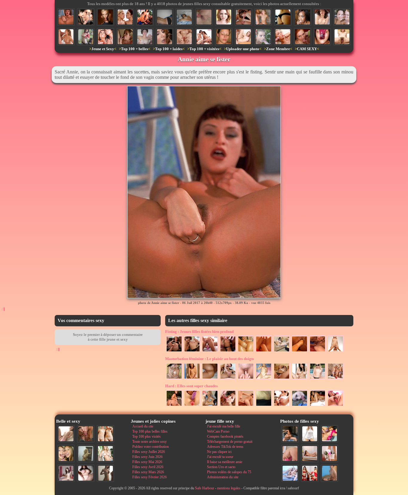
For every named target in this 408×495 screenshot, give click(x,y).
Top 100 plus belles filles (150, 431)
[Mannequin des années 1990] (309, 433)
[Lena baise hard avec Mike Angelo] (322, 17)
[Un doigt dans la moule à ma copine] (246, 379)
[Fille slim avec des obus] (105, 473)
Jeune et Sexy (102, 49)
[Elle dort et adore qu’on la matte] (184, 17)
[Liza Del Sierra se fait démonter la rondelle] (174, 406)
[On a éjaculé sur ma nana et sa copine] (342, 17)
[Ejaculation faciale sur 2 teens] (85, 17)
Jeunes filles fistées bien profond (199, 331)
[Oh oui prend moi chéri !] (243, 36)
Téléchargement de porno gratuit (229, 441)
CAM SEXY (307, 49)
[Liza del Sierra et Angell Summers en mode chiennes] (144, 17)
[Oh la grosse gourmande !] (125, 36)
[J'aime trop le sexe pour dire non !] (309, 453)
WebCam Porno (218, 431)
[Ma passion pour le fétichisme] (309, 473)
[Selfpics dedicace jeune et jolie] (85, 453)
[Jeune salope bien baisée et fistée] (228, 352)
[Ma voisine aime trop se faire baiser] (243, 17)
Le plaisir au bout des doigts (209, 358)
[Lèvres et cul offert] (184, 36)
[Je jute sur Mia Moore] (164, 36)
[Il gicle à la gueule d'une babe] (263, 36)
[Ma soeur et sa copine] (174, 379)
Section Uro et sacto (221, 467)
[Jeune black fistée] (300, 352)
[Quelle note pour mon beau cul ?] (329, 453)
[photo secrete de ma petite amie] (164, 17)
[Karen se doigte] (300, 379)
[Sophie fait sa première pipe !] (228, 406)
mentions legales (228, 488)
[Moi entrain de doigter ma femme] (282, 379)
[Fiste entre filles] (246, 406)
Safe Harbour (204, 488)
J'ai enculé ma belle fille (223, 426)
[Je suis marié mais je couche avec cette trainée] (246, 352)
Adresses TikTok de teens (225, 447)
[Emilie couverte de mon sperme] (144, 36)
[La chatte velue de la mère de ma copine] (342, 36)
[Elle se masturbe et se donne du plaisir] (192, 379)
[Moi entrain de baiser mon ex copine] (290, 433)
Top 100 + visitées (204, 49)
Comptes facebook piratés (225, 436)
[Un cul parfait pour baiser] (290, 453)
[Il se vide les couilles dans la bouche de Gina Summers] (66, 36)
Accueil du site (142, 426)
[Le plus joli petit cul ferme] (282, 17)
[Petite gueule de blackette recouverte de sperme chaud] (302, 17)
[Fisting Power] (335, 352)
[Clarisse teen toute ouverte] (335, 406)
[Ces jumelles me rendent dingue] (317, 406)
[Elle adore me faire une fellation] (302, 36)
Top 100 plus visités (146, 436)
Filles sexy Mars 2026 (148, 472)
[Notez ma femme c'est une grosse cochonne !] (290, 473)
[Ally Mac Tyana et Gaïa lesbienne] (317, 352)
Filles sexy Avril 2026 (147, 467)
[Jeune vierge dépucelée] (204, 17)
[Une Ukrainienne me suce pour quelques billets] (300, 406)
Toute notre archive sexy (149, 441)
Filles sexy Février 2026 (149, 477)
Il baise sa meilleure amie (224, 462)
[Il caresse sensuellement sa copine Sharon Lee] (228, 379)
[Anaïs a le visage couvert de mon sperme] (223, 36)
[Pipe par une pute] (105, 17)
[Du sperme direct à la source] (263, 17)
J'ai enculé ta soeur (220, 457)
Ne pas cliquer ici (219, 452)
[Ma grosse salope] (85, 473)
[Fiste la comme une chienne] (192, 352)
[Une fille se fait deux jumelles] (335, 379)
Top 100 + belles (134, 49)
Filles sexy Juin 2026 (147, 457)
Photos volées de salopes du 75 (229, 472)
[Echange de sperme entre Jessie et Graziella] (125, 17)
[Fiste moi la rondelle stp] (210, 352)
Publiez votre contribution (150, 447)
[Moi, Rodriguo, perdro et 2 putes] (210, 406)
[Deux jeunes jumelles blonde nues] (105, 433)
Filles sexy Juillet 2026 (148, 452)
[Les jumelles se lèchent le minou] (282, 406)
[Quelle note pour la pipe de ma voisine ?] (282, 36)
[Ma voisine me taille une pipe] (85, 433)
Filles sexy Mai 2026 (147, 462)
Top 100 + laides (168, 49)
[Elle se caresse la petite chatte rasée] (210, 379)
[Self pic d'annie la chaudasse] (85, 36)
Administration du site (222, 477)
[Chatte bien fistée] (264, 352)
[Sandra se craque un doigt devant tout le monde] (317, 379)
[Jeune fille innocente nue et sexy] (66, 433)
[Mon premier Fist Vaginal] (174, 352)
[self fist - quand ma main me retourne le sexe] (282, 352)
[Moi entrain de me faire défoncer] (329, 473)
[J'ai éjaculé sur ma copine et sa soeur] (105, 36)
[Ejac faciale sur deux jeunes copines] (66, 453)
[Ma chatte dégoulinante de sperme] (264, 406)
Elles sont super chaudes (191, 386)
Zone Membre (278, 49)
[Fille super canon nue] (105, 453)
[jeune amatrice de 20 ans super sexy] (264, 379)
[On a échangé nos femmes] (204, 36)
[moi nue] (66, 473)
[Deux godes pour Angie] (192, 406)
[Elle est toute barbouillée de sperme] (223, 17)
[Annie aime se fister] (66, 17)
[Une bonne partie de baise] (329, 433)
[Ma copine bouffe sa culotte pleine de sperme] (322, 36)
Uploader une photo (242, 49)
